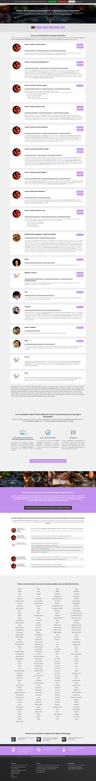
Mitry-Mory (57, 593)
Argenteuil (19, 598)
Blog (12, 775)
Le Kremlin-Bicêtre (38, 658)
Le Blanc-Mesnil (38, 651)
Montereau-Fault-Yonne (57, 598)
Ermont (38, 591)
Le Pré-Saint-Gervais (38, 670)
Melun (57, 589)
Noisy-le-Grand (57, 637)
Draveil (19, 714)
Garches (38, 613)
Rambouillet (76, 591)
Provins (57, 719)
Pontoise (57, 716)
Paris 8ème (57, 702)
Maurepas (38, 716)
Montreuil (57, 613)
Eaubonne (20, 716)
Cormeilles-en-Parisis (19, 697)
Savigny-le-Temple (76, 642)
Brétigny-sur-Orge (19, 634)
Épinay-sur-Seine (19, 721)
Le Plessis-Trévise (38, 668)
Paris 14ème (57, 668)
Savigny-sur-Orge (76, 644)
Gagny (38, 610)
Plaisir (57, 709)
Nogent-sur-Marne (57, 632)
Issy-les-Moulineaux (38, 634)
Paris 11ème (57, 661)
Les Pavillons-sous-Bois (39, 682)
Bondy (19, 625)
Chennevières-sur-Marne (19, 670)
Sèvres (76, 651)
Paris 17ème (57, 675)
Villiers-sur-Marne (76, 709)
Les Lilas (38, 678)
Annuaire (12, 767)
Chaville (19, 666)
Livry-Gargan (38, 694)
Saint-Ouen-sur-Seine (76, 632)
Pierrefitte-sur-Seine (57, 706)
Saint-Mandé (76, 622)
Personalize (72, 1)
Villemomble (76, 690)
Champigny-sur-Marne (19, 651)
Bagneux (19, 610)
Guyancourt (38, 627)
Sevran (76, 649)
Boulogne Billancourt (19, 629)
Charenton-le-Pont (20, 656)
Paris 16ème (57, 673)
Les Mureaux (38, 680)
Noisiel (57, 634)
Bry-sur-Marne (20, 642)
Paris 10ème (57, 658)
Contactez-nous (14, 776)
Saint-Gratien (76, 620)
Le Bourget (38, 654)
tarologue (57, 27)
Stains (76, 656)
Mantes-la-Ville (38, 711)
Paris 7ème (57, 699)
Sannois (76, 634)
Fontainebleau (39, 598)
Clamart (19, 680)
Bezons (19, 615)
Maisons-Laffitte (38, 704)
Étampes (38, 593)
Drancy (19, 711)
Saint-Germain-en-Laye (76, 617)
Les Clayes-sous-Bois (38, 675)
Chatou (19, 663)
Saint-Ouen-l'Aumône (76, 629)
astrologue (38, 27)
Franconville (38, 605)
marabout (45, 27)
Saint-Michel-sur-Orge (76, 627)
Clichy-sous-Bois (19, 685)
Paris (57, 656)
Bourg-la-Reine (20, 632)
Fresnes (38, 608)
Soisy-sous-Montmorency (76, 654)
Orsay (57, 644)
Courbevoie (19, 702)
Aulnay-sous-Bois (19, 608)
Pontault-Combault (57, 714)
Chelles (19, 668)
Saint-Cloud (76, 605)
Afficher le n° (80, 47)
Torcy (76, 668)
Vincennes (76, 711)
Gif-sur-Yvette (39, 620)
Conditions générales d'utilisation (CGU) (18, 770)
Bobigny (19, 617)
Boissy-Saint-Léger (20, 622)
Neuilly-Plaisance (57, 625)
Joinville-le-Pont (38, 639)
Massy (38, 714)
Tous (33, 27)
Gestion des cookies (15, 773)
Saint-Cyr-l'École (76, 608)
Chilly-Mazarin (20, 675)
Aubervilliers (19, 605)
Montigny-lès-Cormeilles (57, 608)
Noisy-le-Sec (57, 639)
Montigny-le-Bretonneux (57, 605)
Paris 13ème (57, 666)
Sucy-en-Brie (76, 658)
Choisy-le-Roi (19, 678)
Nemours (57, 622)
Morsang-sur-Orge (57, 617)
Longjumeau (38, 699)
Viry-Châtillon (76, 714)
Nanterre (57, 620)
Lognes (38, 697)
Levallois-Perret (38, 687)
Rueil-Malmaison (76, 603)
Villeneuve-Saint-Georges (76, 697)
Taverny (76, 663)
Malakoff (38, 706)
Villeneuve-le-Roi (76, 694)
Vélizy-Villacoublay (76, 680)
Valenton (76, 675)
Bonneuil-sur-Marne (19, 627)
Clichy (19, 682)
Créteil (19, 704)
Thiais (76, 666)
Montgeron (57, 603)
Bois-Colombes (19, 620)
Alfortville (20, 591)
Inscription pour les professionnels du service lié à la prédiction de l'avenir (48, 508)
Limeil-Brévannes (38, 692)
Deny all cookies (63, 1)
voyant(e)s (60, 141)
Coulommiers (19, 699)
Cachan (19, 646)
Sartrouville (76, 639)
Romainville (76, 598)
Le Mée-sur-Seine (38, 661)
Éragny (38, 589)
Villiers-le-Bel (76, 706)
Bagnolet (19, 613)
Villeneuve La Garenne (76, 692)
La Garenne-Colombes (38, 646)
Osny (57, 646)
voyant (62, 27)
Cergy (19, 649)
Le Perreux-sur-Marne (38, 663)
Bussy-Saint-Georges (19, 644)
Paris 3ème (57, 690)
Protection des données (15, 772)
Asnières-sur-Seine (20, 601)
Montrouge (57, 615)
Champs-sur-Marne (19, 654)
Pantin (57, 654)
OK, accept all (52, 1)
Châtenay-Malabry (19, 658)
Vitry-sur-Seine (76, 716)
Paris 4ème (57, 692)
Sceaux (76, 646)
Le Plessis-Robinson (38, 666)
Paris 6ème (57, 697)
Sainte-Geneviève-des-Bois (76, 613)
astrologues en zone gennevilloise (59, 164)
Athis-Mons (19, 603)
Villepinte (76, 702)
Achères (19, 589)
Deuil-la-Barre (19, 709)
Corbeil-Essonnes (19, 694)
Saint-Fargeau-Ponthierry (76, 615)
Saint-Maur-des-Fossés (76, 625)
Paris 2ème (57, 687)
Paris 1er (57, 682)
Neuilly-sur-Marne (57, 627)
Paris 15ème (57, 670)
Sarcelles (76, 637)
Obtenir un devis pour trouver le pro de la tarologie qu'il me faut (48, 461)
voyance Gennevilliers (40, 772)
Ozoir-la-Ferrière (57, 649)
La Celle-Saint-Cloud (38, 644)
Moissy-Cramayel (57, 596)
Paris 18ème (57, 678)
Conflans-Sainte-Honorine (19, 692)
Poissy (57, 711)
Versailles (76, 682)
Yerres (76, 719)
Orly (57, 642)
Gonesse (38, 622)
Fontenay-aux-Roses (38, 601)
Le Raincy (39, 673)
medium (51, 27)
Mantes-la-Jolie (38, 709)
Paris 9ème (57, 704)
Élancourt (20, 719)
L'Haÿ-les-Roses (38, 690)
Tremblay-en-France (76, 673)
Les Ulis (38, 685)
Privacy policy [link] (79, 1)
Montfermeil (57, 601)
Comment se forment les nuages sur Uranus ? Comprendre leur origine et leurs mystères (50, 739)
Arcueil (19, 596)
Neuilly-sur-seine (57, 629)
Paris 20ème (57, 685)
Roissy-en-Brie (76, 596)
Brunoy (19, 639)
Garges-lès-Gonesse (38, 615)
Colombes (20, 687)
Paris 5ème (57, 694)
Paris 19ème (57, 680)
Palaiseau (57, 651)
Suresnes (76, 661)
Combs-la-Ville (20, 690)
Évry (38, 596)
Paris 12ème (57, 663)
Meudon (57, 591)
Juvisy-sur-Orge (38, 642)
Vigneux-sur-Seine (76, 685)
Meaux (38, 719)
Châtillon (19, 661)
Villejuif (76, 687)
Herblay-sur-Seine (38, 629)
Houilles (38, 632)
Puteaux (76, 589)
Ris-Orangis (76, 593)
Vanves (76, 678)
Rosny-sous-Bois (76, 601)
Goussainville (38, 625)
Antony (19, 593)
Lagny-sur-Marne (38, 649)
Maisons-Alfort (38, 702)
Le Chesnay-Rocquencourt (38, 656)
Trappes (76, 670)
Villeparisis (76, 699)
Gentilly (38, 617)
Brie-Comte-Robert (20, 637)
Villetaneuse (76, 704)
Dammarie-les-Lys (19, 706)
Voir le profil (80, 44)
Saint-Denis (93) (76, 610)
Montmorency (57, 610)
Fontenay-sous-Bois (38, 603)
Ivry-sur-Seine (38, 637)
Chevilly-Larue (20, 673)
